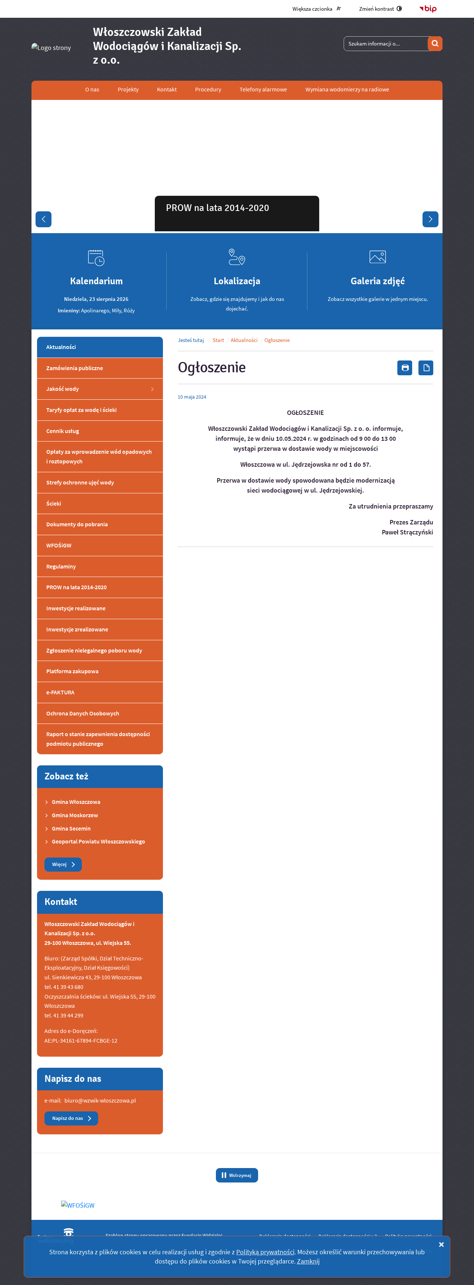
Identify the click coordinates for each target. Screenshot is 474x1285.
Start (218, 340)
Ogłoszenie (277, 340)
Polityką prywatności (265, 1252)
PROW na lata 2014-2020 (217, 208)
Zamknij (308, 1261)
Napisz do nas (67, 1118)
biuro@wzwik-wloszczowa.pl (100, 1100)
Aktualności (244, 340)
